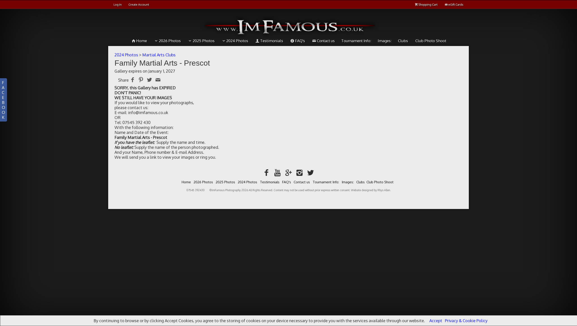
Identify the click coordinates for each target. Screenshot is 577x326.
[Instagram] (299, 172)
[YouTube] (277, 172)
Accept (435, 320)
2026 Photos (170, 40)
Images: (385, 40)
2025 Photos (204, 40)
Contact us (326, 40)
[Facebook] (266, 172)
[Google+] (289, 172)
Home (141, 40)
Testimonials (271, 40)
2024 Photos (237, 40)
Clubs (403, 40)
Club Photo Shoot (430, 40)
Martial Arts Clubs (159, 54)
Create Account (138, 4)
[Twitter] (310, 172)
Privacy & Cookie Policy (466, 320)
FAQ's (300, 40)
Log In (118, 4)
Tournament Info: (356, 40)
